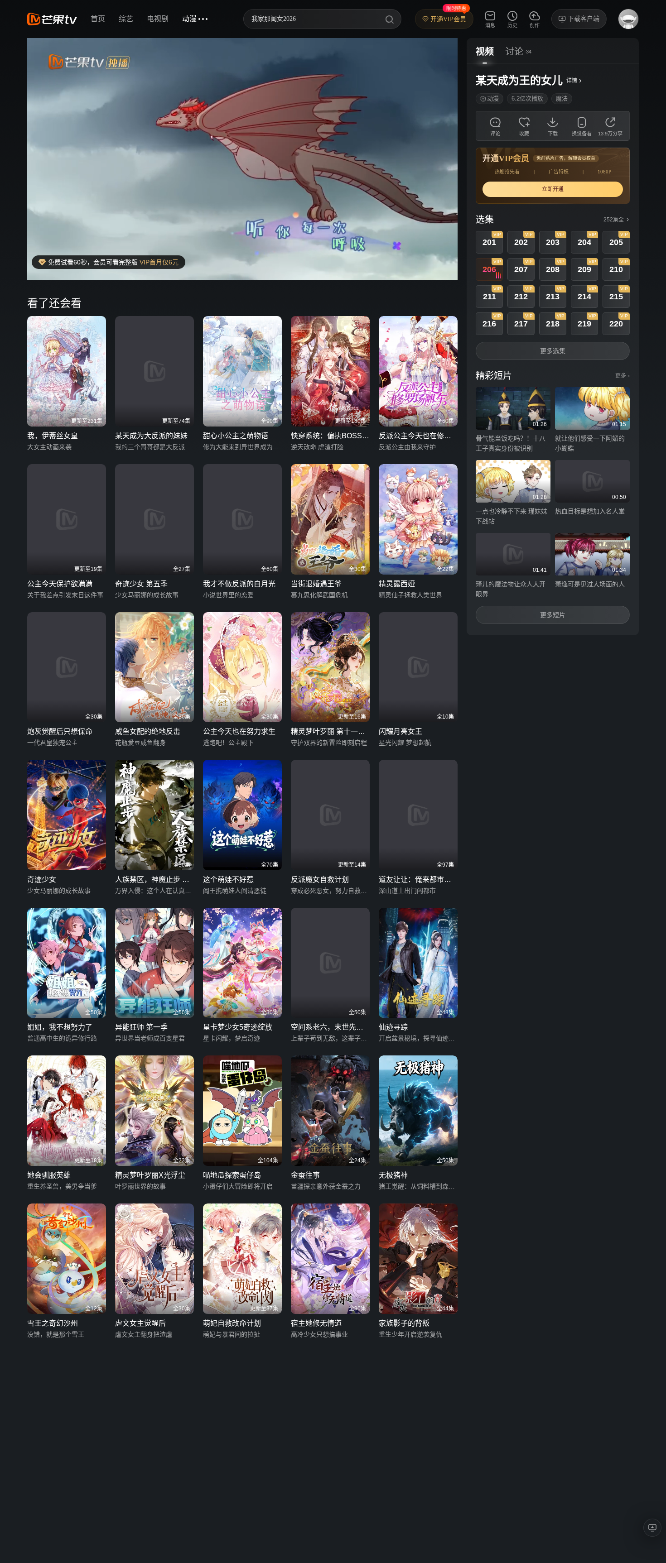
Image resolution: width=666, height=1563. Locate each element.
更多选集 (552, 351)
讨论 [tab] (514, 52)
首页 (98, 19)
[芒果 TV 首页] (52, 19)
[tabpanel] (553, 349)
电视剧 (158, 19)
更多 (622, 376)
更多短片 (552, 614)
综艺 (126, 19)
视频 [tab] (485, 52)
